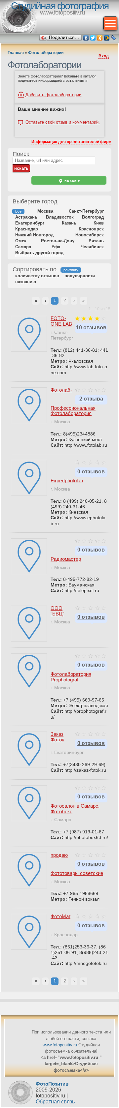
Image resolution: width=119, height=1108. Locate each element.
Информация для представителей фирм (71, 141)
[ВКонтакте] (86, 38)
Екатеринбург (29, 223)
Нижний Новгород (34, 234)
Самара (23, 246)
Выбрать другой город (39, 252)
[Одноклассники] (100, 38)
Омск (20, 240)
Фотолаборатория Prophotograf (71, 676)
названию (25, 281)
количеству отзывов (37, 275)
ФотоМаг (60, 916)
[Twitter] (93, 38)
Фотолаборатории (45, 52)
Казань (69, 223)
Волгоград (93, 217)
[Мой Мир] (106, 38)
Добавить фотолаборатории (53, 94)
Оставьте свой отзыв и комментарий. (62, 122)
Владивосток (60, 217)
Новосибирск (89, 234)
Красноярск (91, 228)
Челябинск (92, 246)
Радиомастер (66, 559)
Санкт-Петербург (86, 211)
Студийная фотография (59, 5)
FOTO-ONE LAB (61, 321)
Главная (16, 52)
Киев (99, 223)
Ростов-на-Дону (57, 240)
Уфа (56, 246)
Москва (45, 211)
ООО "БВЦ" (57, 610)
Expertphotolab (67, 480)
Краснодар (26, 228)
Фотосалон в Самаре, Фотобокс (75, 808)
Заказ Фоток (57, 736)
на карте (71, 180)
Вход (104, 56)
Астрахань (26, 217)
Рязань (96, 240)
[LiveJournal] (113, 38)
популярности (79, 275)
